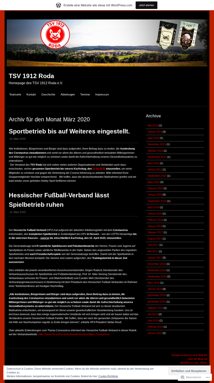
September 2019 (157, 201)
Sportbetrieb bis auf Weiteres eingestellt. (69, 131)
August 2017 (155, 238)
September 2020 (157, 175)
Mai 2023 (153, 125)
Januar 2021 (155, 169)
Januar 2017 (155, 257)
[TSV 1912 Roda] (107, 68)
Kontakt (31, 94)
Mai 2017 (153, 251)
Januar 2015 (155, 333)
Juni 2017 (153, 244)
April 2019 (153, 207)
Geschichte (48, 94)
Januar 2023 (155, 131)
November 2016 (157, 270)
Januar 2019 (155, 213)
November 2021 (157, 144)
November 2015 (157, 301)
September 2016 (157, 276)
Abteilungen (68, 94)
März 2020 (154, 182)
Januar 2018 (155, 226)
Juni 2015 (153, 320)
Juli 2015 (153, 314)
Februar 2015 (155, 326)
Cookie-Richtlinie (108, 376)
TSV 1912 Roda (31, 75)
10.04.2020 (98, 168)
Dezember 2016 (157, 264)
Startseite (15, 94)
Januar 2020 (155, 194)
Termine (85, 94)
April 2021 (153, 163)
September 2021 (157, 157)
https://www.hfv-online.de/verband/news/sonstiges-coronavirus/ (74, 334)
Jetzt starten (146, 5)
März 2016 (154, 282)
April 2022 (153, 138)
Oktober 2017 (155, 232)
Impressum (102, 94)
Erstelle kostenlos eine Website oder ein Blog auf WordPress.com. (189, 359)
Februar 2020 (155, 188)
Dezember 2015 (157, 295)
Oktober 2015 (155, 308)
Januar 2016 (155, 289)
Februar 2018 (155, 219)
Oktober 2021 (155, 150)
